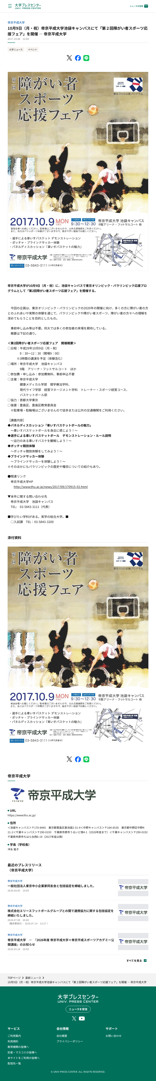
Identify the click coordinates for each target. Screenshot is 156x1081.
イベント (32, 49)
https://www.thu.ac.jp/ (22, 815)
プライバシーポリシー (70, 1041)
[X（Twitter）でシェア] (70, 58)
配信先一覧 (14, 1063)
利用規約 (13, 1041)
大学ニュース (16, 49)
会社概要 (62, 1036)
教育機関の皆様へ (18, 1047)
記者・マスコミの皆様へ (22, 1052)
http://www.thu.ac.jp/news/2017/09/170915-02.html (51, 486)
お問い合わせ (114, 1036)
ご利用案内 (14, 1036)
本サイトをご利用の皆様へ (24, 1058)
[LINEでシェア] (86, 58)
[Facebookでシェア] (78, 58)
